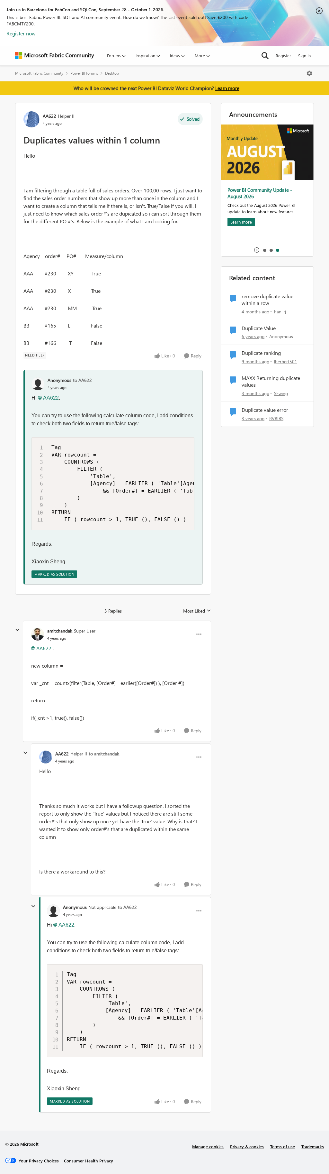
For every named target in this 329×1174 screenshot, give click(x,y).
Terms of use (282, 1146)
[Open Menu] (309, 73)
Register (283, 55)
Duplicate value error (265, 410)
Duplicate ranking (261, 353)
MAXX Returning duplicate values (271, 381)
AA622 (49, 116)
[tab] (264, 250)
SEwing (281, 393)
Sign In (304, 55)
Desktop (112, 73)
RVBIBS (276, 418)
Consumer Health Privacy (88, 1160)
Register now (21, 33)
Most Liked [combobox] (197, 611)
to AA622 (82, 380)
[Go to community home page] (54, 55)
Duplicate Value (259, 328)
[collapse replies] (17, 630)
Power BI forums (84, 73)
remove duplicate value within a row (267, 299)
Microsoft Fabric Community (39, 73)
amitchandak (59, 631)
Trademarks (312, 1146)
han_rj (280, 312)
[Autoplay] (257, 250)
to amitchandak (104, 754)
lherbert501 (285, 361)
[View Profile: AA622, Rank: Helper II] (31, 119)
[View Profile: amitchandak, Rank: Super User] (37, 634)
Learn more (227, 88)
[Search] (265, 56)
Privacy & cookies (247, 1146)
